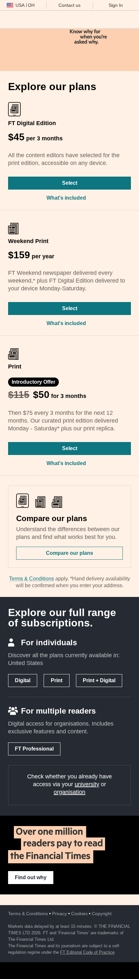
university (87, 784)
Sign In (116, 5)
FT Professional (34, 749)
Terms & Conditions (31, 578)
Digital (22, 680)
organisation (69, 792)
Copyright (102, 913)
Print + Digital (99, 680)
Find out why (31, 877)
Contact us (69, 5)
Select (69, 183)
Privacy (59, 913)
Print (56, 680)
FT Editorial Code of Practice (87, 952)
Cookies (79, 913)
